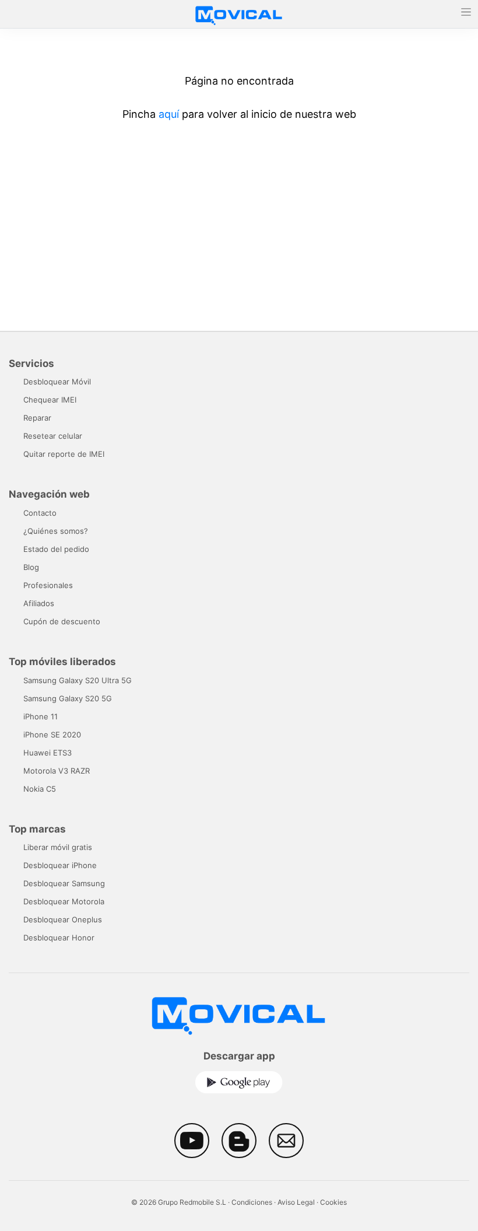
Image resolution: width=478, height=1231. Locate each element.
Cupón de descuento (61, 621)
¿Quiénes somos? (55, 531)
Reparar (37, 417)
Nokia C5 (39, 788)
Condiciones (251, 1202)
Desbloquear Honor (58, 937)
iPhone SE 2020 (52, 734)
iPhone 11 (40, 716)
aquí (169, 114)
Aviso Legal (296, 1202)
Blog (31, 567)
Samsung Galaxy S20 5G (67, 698)
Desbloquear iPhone (60, 865)
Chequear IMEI (49, 399)
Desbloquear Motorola (63, 901)
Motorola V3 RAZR (56, 770)
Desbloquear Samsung (64, 883)
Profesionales (48, 585)
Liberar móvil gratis (57, 847)
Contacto (40, 512)
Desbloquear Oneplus (62, 919)
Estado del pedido (56, 549)
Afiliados (38, 603)
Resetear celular (52, 435)
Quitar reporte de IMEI (63, 454)
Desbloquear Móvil (57, 381)
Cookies (333, 1202)
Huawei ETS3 (47, 752)
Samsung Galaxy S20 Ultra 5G (77, 680)
